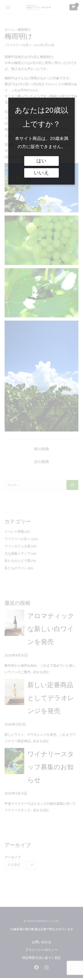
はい (41, 161)
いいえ (41, 173)
